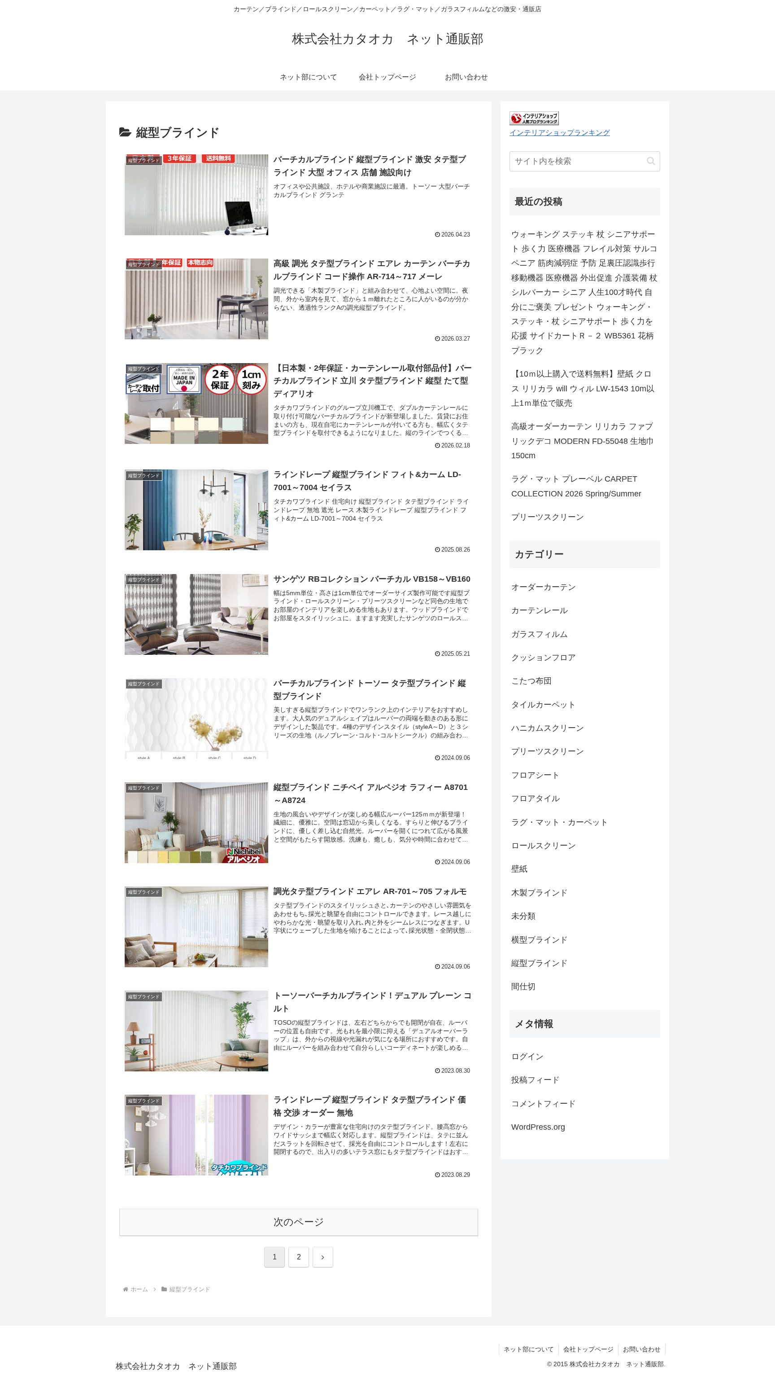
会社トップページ (588, 1349)
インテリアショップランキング (559, 132)
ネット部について (529, 1349)
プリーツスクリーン (547, 517)
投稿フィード (535, 1079)
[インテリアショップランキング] (534, 117)
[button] (651, 161)
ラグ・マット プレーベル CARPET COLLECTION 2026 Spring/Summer (576, 486)
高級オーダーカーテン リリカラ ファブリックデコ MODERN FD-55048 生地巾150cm (582, 441)
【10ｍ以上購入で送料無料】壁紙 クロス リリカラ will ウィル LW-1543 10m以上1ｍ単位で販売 (582, 388)
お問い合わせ (642, 1349)
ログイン (527, 1056)
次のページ (299, 1222)
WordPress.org (538, 1127)
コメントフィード (543, 1103)
